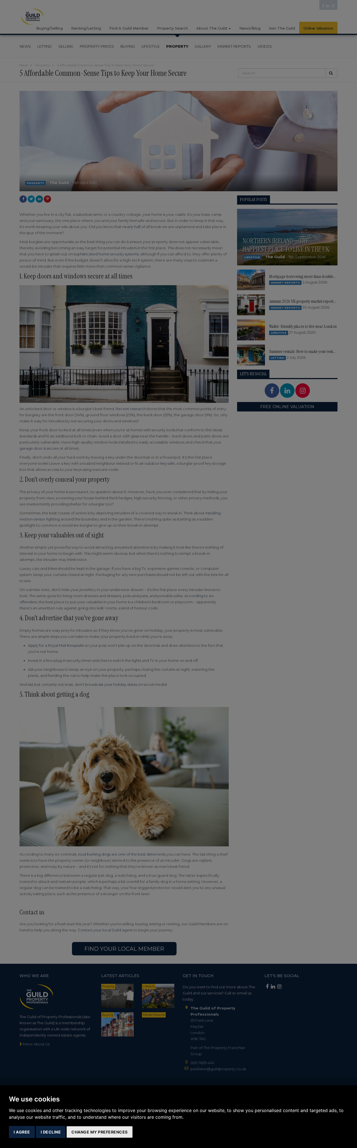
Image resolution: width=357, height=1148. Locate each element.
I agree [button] (22, 1132)
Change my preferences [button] (99, 1132)
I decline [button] (51, 1132)
